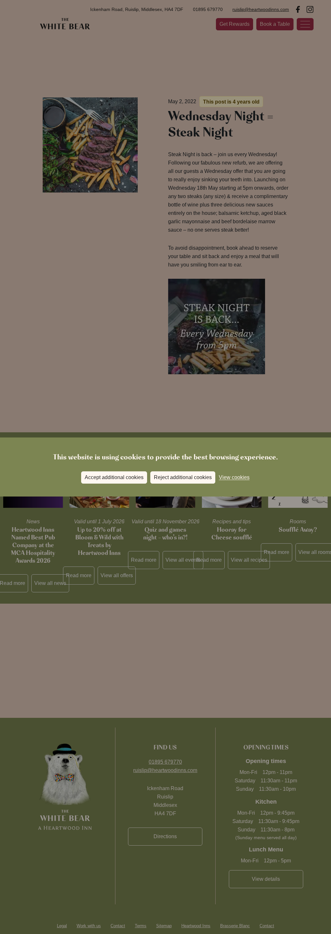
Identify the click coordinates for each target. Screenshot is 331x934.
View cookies (234, 477)
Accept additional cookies (114, 477)
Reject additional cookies (183, 477)
